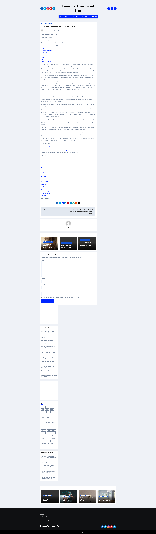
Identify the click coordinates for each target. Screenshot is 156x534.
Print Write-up (44, 176)
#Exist (57, 30)
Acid (47, 406)
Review (48, 435)
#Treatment (65, 30)
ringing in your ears (82, 147)
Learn (43, 425)
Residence (43, 48)
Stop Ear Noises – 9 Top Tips (51, 209)
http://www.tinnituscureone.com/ (56, 146)
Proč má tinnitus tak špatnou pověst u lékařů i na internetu (49, 499)
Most (47, 427)
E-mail (43, 284)
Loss (47, 425)
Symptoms (53, 438)
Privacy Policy (43, 516)
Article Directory (45, 184)
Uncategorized (84, 16)
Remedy (43, 435)
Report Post (44, 167)
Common (43, 412)
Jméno (43, 278)
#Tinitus (61, 30)
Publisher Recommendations (48, 54)
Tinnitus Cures (93, 16)
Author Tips (44, 52)
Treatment (44, 443)
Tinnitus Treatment (66, 245)
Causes (51, 409)
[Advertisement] (50, 314)
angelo (83, 245)
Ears (47, 414)
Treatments (50, 443)
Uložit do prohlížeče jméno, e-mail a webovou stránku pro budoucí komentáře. (62, 297)
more (43, 427)
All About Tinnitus (75, 16)
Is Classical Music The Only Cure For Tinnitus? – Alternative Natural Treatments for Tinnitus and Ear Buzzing (81, 211)
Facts (43, 417)
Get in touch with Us (46, 61)
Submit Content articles (47, 50)
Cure (48, 412)
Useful (43, 446)
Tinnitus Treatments (64, 16)
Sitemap (42, 518)
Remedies (53, 433)
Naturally (43, 430)
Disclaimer (43, 195)
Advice (51, 406)
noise (79, 68)
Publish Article (44, 172)
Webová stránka (45, 291)
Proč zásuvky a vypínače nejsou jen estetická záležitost (47, 342)
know (53, 422)
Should (43, 438)
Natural (51, 427)
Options (53, 430)
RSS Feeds (43, 57)
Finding (47, 417)
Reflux (43, 433)
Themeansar (88, 532)
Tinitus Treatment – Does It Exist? (60, 27)
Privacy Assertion (45, 193)
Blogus (82, 532)
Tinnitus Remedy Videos (46, 520)
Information (47, 422)
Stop (48, 438)
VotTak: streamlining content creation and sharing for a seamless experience (48, 352)
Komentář (44, 260)
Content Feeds (45, 55)
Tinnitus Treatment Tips (50, 526)
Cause (47, 409)
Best (43, 409)
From (52, 417)
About (42, 186)
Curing (43, 414)
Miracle (51, 425)
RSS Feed (43, 162)
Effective (52, 414)
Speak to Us (44, 189)
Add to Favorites (45, 181)
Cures (52, 412)
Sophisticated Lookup (46, 191)
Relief (47, 433)
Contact (42, 514)
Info (42, 422)
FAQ (42, 59)
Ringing (53, 435)
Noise (49, 430)
